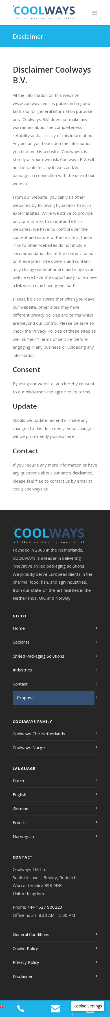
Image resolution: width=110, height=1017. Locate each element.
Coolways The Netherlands (39, 733)
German (20, 808)
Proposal (25, 697)
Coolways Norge (29, 747)
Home (19, 628)
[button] (87, 1006)
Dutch (18, 780)
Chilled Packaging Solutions (38, 656)
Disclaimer (23, 976)
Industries (22, 670)
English (19, 794)
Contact (20, 684)
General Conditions (31, 934)
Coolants (21, 642)
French (19, 822)
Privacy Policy (26, 962)
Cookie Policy (25, 948)
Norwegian (23, 836)
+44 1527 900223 (44, 907)
